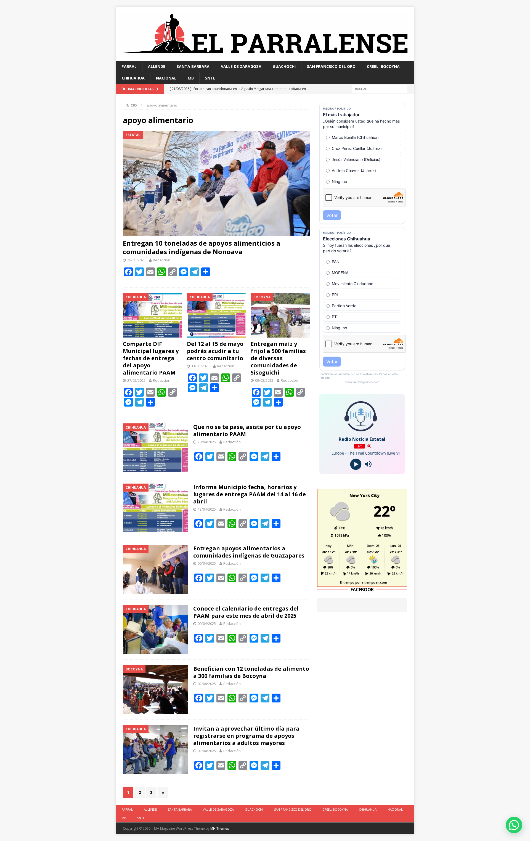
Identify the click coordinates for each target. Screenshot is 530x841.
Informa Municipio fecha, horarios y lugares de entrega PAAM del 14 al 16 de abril (249, 494)
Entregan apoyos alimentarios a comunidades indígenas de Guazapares (248, 552)
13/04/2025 (207, 509)
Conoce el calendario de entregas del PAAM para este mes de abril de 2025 (246, 612)
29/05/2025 (136, 260)
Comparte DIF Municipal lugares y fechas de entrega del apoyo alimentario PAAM (151, 358)
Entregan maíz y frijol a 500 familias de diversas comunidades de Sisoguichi (278, 358)
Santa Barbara (193, 66)
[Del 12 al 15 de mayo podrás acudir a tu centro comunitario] (216, 315)
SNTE (210, 78)
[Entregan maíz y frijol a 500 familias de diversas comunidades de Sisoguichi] (280, 315)
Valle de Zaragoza (241, 66)
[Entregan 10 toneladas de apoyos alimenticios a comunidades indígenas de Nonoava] (216, 183)
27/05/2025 (136, 380)
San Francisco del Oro (331, 66)
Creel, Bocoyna (383, 66)
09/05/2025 (264, 380)
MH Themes (219, 828)
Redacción (161, 260)
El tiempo (347, 582)
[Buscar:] (379, 88)
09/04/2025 (207, 563)
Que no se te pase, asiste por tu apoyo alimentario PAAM (247, 430)
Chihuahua (133, 78)
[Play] (356, 464)
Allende (156, 66)
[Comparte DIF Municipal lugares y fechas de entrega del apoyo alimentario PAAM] (152, 315)
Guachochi (284, 66)
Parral (129, 66)
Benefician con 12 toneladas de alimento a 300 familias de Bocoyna (251, 672)
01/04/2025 (207, 750)
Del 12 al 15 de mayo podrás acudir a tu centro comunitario (215, 351)
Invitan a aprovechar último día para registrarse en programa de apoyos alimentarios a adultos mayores (246, 736)
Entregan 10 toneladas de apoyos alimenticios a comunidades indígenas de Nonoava (201, 247)
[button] (514, 825)
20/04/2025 (207, 441)
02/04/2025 (207, 683)
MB (191, 78)
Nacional (166, 78)
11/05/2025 (200, 366)
